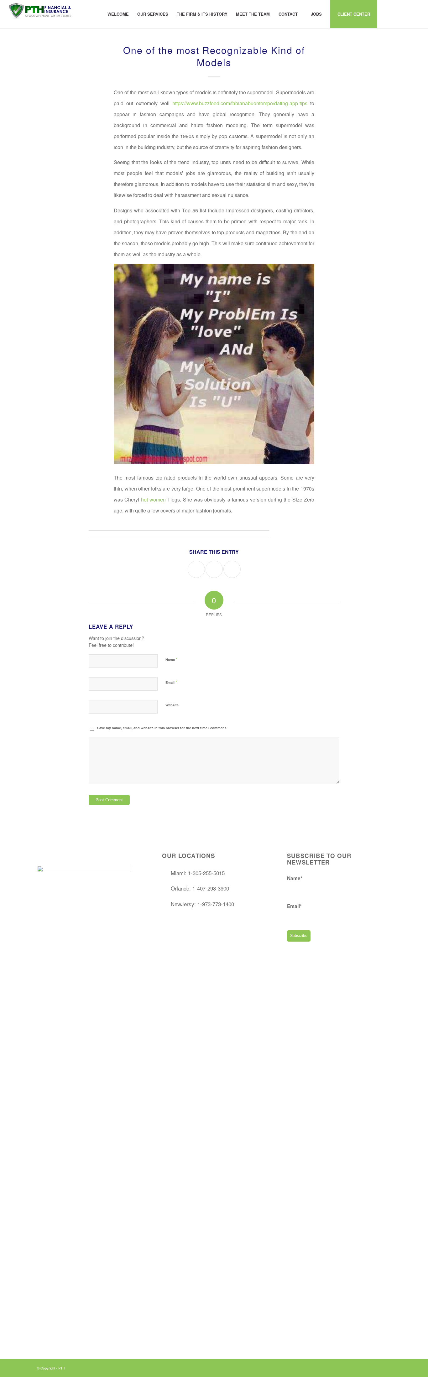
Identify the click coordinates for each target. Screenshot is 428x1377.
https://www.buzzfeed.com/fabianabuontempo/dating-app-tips (239, 103)
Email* (294, 906)
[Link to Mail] (415, 13)
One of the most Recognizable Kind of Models (214, 56)
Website (172, 705)
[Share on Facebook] (196, 569)
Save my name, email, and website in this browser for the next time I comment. (162, 727)
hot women (153, 499)
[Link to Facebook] (386, 13)
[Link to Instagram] (396, 13)
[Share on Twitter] (214, 569)
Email (171, 682)
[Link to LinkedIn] (405, 13)
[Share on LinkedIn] (232, 569)
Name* (294, 878)
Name (171, 659)
